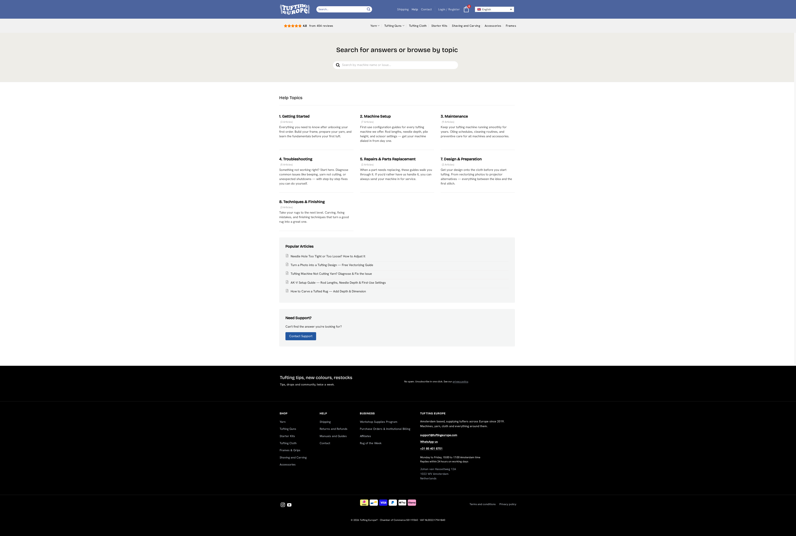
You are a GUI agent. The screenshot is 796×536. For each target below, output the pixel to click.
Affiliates (365, 436)
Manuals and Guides (333, 436)
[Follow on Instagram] (283, 505)
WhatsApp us (429, 442)
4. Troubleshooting (295, 159)
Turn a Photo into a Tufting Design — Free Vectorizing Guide (332, 265)
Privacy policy (507, 504)
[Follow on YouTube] (289, 505)
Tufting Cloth (418, 26)
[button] (449, 9)
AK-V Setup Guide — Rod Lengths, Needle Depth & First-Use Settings (338, 283)
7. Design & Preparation (461, 159)
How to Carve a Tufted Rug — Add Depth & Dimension (328, 291)
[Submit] (368, 9)
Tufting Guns (393, 26)
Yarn (373, 26)
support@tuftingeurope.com (438, 435)
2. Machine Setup (375, 116)
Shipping (403, 9)
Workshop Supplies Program (378, 422)
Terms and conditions (483, 504)
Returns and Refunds (333, 429)
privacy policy (460, 381)
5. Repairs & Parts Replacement (388, 159)
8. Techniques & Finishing (302, 201)
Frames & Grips (290, 450)
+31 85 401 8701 (431, 448)
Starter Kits (439, 26)
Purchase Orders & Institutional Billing (385, 429)
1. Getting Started (294, 116)
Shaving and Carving (466, 26)
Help (415, 9)
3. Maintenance (454, 116)
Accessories (493, 26)
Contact (426, 9)
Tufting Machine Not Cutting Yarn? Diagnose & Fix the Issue (331, 274)
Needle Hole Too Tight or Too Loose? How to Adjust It (328, 256)
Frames (511, 26)
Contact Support (300, 336)
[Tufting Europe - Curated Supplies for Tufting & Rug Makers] (295, 9)
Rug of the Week (370, 443)
